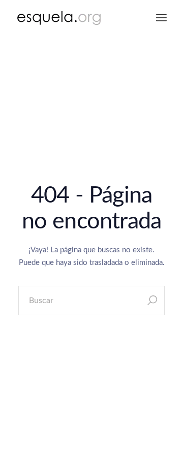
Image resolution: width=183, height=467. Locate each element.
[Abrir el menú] (161, 18)
